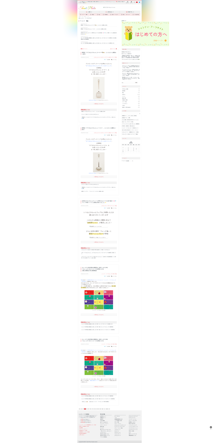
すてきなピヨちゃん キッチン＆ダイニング (98, 65)
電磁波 (137, 134)
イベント (123, 96)
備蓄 (129, 117)
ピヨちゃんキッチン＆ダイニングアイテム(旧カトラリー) (104, 57)
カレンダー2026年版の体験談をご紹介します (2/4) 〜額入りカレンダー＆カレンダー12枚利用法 (97, 326)
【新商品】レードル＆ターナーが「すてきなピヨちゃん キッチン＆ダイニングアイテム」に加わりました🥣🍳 (98, 118)
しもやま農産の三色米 (118, 420)
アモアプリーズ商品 (130, 121)
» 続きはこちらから (99, 103)
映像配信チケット (103, 417)
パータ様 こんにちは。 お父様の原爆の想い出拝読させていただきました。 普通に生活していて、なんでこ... (130, 78)
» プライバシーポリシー (83, 429)
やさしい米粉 (117, 422)
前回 (82, 279)
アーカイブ (123, 160)
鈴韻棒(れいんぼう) (132, 422)
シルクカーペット (117, 429)
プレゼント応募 (130, 115)
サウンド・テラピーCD (132, 420)
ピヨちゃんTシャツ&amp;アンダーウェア (128, 134)
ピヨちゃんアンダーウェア (133, 416)
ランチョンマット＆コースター (120, 426)
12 (128, 148)
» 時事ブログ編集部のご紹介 (84, 426)
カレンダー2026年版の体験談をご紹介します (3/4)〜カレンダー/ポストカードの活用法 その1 (97, 43)
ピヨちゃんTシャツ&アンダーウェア (107, 205)
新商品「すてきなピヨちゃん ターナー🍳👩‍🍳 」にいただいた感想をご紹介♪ (94, 25)
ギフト (130, 432)
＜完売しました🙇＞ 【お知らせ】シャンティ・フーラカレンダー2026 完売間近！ (95, 401)
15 (136, 148)
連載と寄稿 (124, 98)
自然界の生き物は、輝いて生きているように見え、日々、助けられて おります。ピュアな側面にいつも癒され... (130, 70)
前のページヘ (84, 48)
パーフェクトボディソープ (133, 426)
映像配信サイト (124, 115)
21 (133, 150)
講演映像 (123, 90)
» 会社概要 (81, 427)
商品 (116, 57)
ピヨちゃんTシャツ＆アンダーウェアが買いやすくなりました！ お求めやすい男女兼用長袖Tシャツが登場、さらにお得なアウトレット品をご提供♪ (98, 257)
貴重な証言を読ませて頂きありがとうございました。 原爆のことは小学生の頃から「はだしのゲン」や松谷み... (130, 74)
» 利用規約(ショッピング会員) (84, 431)
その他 (123, 105)
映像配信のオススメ (132, 132)
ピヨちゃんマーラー (125, 132)
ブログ (82, 16)
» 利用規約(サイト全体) (83, 430)
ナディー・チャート (103, 425)
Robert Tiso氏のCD (132, 423)
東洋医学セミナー (103, 416)
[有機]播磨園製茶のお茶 (118, 419)
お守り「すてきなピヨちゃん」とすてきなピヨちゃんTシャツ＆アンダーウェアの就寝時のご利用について (98, 253)
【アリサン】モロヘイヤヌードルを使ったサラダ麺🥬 (131, 59)
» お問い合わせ (81, 434)
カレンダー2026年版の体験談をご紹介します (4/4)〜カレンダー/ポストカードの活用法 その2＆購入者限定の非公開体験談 (99, 38)
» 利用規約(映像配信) (82, 433)
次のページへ (113, 48)
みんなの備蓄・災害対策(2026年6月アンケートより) (130, 119)
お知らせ (123, 94)
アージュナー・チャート (104, 423)
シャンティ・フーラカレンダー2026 (107, 273)
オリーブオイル (117, 416)
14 (133, 148)
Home (80, 16)
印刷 (109, 59)
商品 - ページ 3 (86, 16)
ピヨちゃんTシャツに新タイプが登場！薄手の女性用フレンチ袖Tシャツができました (95, 249)
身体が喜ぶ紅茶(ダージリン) (105, 435)
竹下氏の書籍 (102, 420)
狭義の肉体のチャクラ (94, 380)
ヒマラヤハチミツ (103, 432)
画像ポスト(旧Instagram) (126, 107)
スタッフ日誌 (124, 101)
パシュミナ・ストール (132, 419)
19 (128, 150)
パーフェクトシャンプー (133, 425)
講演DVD (101, 419)
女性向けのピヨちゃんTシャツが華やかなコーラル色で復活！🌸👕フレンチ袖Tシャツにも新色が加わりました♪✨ (99, 33)
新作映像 (135, 115)
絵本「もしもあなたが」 (104, 422)
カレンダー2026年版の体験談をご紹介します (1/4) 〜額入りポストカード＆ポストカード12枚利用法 (98, 329)
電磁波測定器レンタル (132, 435)
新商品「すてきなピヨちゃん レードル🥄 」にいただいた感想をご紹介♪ (93, 111)
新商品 (137, 132)
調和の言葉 (102, 426)
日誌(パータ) (124, 121)
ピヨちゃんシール (117, 432)
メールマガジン (124, 103)
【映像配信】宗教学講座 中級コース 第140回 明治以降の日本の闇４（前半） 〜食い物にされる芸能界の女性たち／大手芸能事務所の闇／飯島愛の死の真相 (131, 56)
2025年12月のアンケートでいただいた (95, 279)
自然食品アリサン (125, 117)
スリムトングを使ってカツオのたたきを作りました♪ (90, 114)
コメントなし (114, 59)
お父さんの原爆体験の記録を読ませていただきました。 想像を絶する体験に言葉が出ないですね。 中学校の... (130, 66)
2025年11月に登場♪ (92, 100)
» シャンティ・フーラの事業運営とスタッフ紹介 (87, 424)
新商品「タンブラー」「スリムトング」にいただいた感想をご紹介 (92, 191)
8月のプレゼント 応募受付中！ (127, 53)
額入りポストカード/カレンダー (105, 429)
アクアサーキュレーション (133, 429)
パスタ (116, 417)
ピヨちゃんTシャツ (118, 435)
